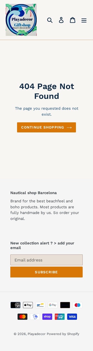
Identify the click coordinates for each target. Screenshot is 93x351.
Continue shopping (42, 127)
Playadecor (36, 334)
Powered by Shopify (63, 334)
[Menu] (84, 20)
